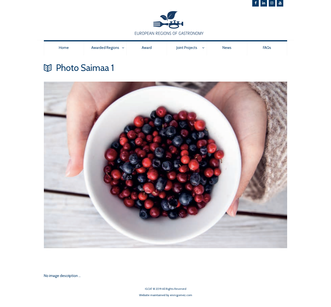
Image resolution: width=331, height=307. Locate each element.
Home (64, 48)
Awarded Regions (105, 48)
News (226, 48)
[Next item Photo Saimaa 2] (105, 248)
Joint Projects (186, 48)
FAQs (267, 48)
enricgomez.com (181, 295)
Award (147, 48)
